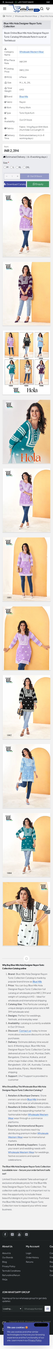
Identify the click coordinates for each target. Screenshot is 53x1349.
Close (42, 1325)
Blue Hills (23, 96)
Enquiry (39, 184)
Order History (32, 1257)
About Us (6, 1253)
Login (28, 1253)
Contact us (25, 1030)
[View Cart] (48, 8)
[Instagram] (12, 1234)
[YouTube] (19, 1234)
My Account (32, 1246)
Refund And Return (11, 1275)
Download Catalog (16, 184)
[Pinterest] (26, 1234)
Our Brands (7, 1257)
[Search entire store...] (42, 8)
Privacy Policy (34, 1340)
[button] (34, 176)
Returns (29, 1262)
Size (5, 162)
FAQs (4, 1279)
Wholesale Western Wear (26, 16)
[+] (17, 176)
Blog (4, 1262)
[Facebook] (5, 1234)
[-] (6, 176)
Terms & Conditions (11, 1270)
